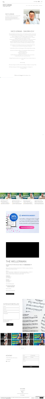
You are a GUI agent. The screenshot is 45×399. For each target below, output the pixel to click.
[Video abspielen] (5, 196)
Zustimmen (41, 397)
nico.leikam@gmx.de (8, 359)
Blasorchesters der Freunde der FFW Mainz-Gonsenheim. (23, 38)
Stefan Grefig (22, 36)
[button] (41, 1)
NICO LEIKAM (7, 5)
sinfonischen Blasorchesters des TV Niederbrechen (26, 40)
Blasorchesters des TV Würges (30, 37)
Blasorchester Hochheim (24, 41)
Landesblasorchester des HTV (22, 51)
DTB (25, 48)
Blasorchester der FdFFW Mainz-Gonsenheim (28, 42)
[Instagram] (36, 1)
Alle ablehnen (37, 397)
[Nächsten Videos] (44, 196)
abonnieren (28, 55)
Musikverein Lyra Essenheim (17, 42)
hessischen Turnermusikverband (25, 44)
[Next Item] (43, 135)
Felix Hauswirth (31, 36)
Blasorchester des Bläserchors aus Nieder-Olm (26, 39)
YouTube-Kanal (25, 54)
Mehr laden (22, 348)
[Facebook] (35, 1)
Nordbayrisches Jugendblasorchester (22, 52)
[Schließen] (44, 397)
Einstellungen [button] (32, 397)
